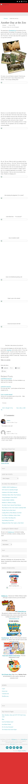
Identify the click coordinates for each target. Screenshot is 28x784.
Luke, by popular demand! (7, 394)
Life (10, 27)
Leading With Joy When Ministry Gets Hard (11, 512)
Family (8, 27)
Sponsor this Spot (5, 463)
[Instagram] (22, 1)
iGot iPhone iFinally (6, 724)
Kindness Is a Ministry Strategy (9, 502)
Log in (3, 688)
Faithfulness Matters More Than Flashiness (11, 494)
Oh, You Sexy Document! (7, 727)
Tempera (19, 750)
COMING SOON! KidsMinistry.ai (9, 487)
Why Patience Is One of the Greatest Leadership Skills (14, 507)
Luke (13, 27)
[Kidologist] (17, 1)
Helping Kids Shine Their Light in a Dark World (12, 523)
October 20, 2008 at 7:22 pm (12, 422)
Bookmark (4, 403)
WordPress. (24, 750)
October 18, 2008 (12, 25)
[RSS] (26, 1)
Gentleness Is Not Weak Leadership (10, 492)
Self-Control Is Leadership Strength (10, 489)
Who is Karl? (12, 744)
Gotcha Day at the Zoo (6, 386)
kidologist (4, 25)
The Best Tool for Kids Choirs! (9, 510)
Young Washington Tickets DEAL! (9, 497)
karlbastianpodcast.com (14, 618)
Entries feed (4, 691)
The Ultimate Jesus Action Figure (9, 729)
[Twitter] (20, 1)
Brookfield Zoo (12, 30)
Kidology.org (11, 532)
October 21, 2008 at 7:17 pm (12, 433)
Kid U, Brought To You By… (7, 408)
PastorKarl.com (5, 637)
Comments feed (5, 693)
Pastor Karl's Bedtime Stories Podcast (11, 655)
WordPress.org (5, 696)
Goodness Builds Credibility (8, 500)
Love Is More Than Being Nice (9, 517)
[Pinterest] (24, 1)
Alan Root (9, 350)
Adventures (6, 18)
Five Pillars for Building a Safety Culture (11, 515)
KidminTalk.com (22, 611)
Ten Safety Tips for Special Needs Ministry (11, 505)
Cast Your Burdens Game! (7, 721)
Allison (8, 420)
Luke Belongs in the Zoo (6, 378)
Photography (16, 27)
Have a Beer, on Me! (21, 408)
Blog (3, 719)
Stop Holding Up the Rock (8, 520)
